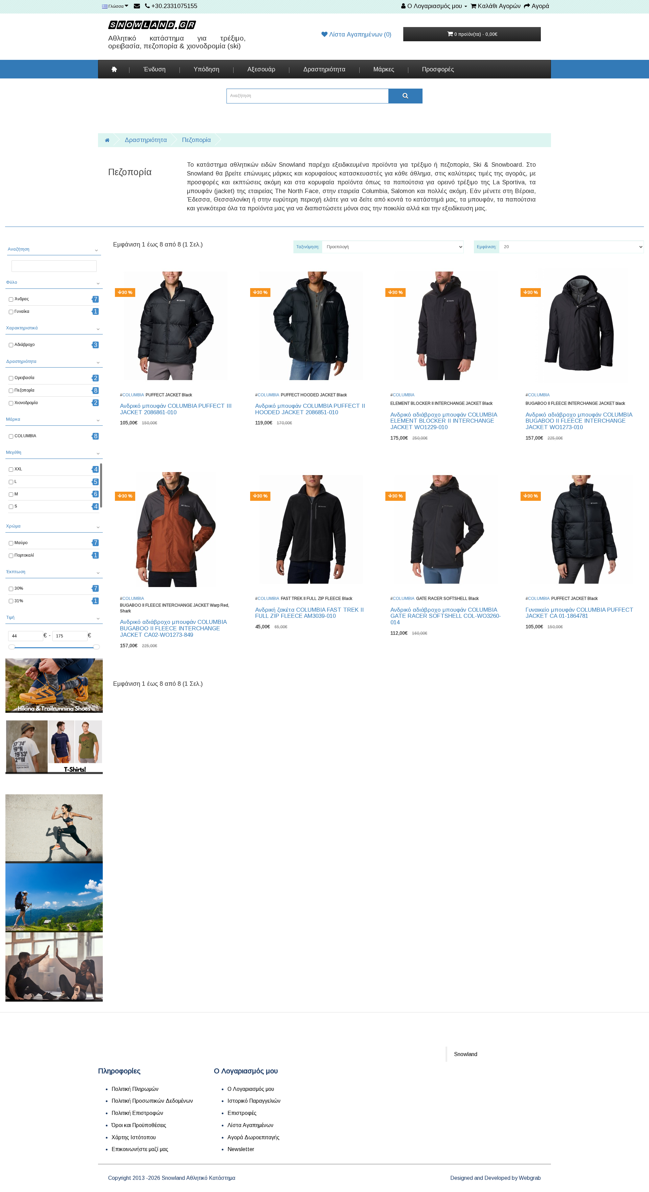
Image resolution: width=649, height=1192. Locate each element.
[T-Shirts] (54, 747)
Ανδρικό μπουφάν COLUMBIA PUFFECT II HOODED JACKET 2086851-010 (310, 409)
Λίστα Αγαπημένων (250, 1125)
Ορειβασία (24, 377)
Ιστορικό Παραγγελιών (254, 1101)
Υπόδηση (206, 69)
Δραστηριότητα (324, 69)
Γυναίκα (22, 311)
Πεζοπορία (196, 140)
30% (19, 588)
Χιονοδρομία (26, 402)
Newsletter (240, 1149)
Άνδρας (22, 299)
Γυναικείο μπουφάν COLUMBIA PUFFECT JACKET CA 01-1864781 (579, 613)
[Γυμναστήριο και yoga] (54, 966)
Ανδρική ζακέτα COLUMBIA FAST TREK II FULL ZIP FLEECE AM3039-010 (309, 613)
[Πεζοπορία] (54, 897)
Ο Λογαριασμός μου (250, 1089)
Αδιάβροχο (24, 344)
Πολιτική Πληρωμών (135, 1089)
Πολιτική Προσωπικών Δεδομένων (152, 1101)
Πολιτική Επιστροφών (137, 1113)
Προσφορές (438, 69)
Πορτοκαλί (24, 555)
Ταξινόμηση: (307, 246)
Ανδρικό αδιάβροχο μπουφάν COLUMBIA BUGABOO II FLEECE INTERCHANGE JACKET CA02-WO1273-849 (173, 628)
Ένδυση (154, 69)
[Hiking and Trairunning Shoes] (54, 685)
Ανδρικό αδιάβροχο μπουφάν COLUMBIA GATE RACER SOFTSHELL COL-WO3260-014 (445, 616)
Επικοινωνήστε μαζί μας (140, 1149)
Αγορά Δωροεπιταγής (253, 1137)
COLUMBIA (25, 436)
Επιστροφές (242, 1113)
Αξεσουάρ (261, 69)
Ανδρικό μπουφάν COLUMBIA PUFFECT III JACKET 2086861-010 (176, 409)
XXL (18, 469)
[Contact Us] (138, 6)
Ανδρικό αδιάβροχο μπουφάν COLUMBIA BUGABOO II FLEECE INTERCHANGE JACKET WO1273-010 (579, 421)
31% (19, 601)
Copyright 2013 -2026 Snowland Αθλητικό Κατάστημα (171, 1178)
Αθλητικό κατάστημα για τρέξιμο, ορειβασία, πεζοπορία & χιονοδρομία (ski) (177, 42)
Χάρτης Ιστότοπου (134, 1137)
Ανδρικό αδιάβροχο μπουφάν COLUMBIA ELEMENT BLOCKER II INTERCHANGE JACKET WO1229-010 (443, 421)
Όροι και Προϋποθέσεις (139, 1125)
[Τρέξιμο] (54, 828)
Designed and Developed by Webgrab (495, 1178)
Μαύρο (21, 542)
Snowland (465, 1054)
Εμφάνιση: (487, 246)
